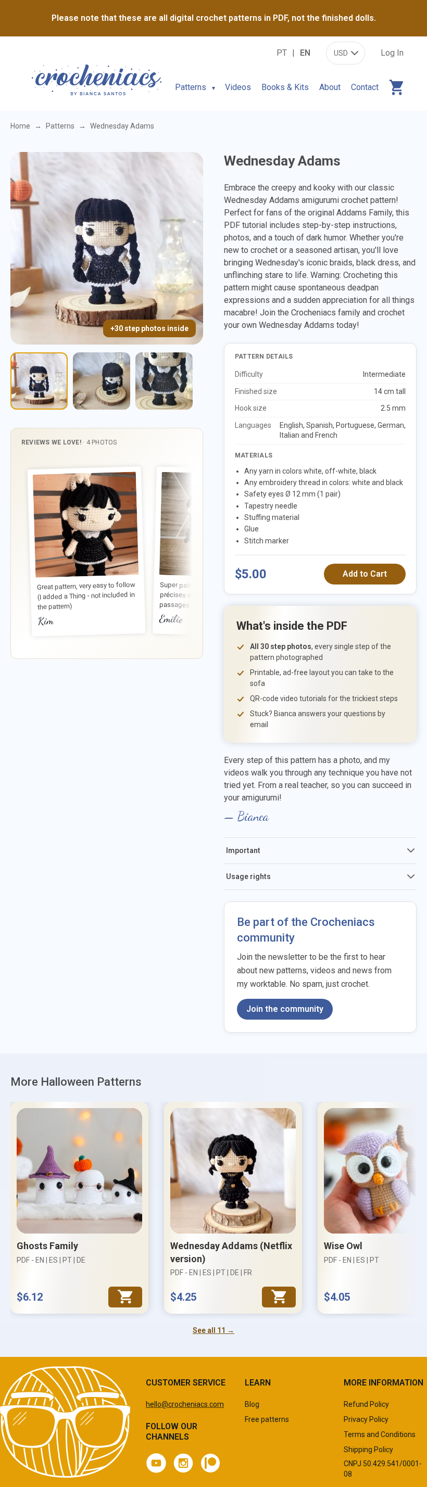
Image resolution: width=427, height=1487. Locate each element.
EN (305, 53)
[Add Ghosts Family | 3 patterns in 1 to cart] (125, 1297)
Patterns (190, 87)
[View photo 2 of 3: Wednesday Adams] (101, 381)
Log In (392, 53)
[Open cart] (396, 87)
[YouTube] (156, 1463)
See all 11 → (213, 1330)
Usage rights (248, 876)
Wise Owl (343, 1245)
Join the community (284, 1009)
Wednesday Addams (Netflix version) (231, 1252)
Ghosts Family (47, 1245)
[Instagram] (183, 1463)
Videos (238, 87)
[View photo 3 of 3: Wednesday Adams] (164, 381)
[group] (106, 552)
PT (282, 53)
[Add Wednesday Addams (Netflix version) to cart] (279, 1297)
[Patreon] (210, 1463)
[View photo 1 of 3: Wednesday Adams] (39, 381)
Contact (365, 87)
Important (243, 850)
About (330, 87)
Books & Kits (285, 87)
